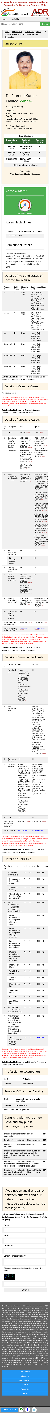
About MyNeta (25, 1372)
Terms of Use (25, 1389)
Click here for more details (25, 165)
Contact (25, 1385)
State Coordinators (25, 1380)
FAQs (25, 1393)
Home (4, 19)
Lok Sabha (15, 19)
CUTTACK (29, 32)
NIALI (38, 32)
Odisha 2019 (17, 32)
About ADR (25, 1376)
